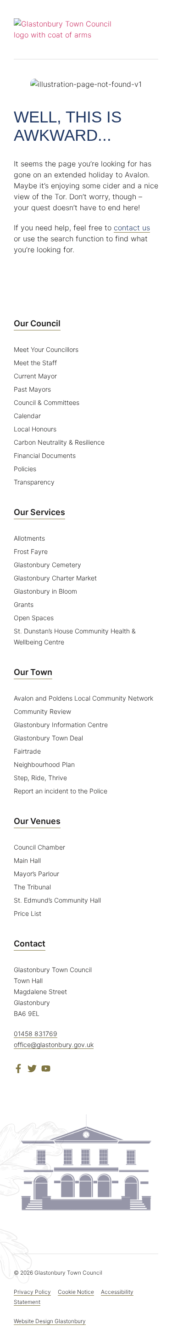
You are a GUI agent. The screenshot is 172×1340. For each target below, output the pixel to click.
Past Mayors (32, 389)
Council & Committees (46, 402)
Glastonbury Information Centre (61, 724)
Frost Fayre (31, 551)
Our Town (33, 672)
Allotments (29, 538)
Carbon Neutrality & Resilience (59, 442)
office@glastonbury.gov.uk (54, 1044)
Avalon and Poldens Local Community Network (83, 698)
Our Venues (37, 821)
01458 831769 (35, 1033)
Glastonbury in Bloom (45, 591)
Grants (23, 604)
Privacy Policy (32, 1291)
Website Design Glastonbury (50, 1321)
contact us (132, 227)
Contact (29, 943)
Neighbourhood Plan (44, 764)
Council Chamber (39, 847)
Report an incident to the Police (60, 791)
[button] (151, 29)
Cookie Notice (76, 1291)
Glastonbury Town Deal (48, 738)
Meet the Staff (35, 363)
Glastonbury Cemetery (47, 565)
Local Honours (35, 429)
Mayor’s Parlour (36, 873)
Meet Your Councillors (46, 349)
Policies (25, 469)
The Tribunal (32, 887)
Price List (27, 913)
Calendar (27, 416)
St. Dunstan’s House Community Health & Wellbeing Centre (75, 636)
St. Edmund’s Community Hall (57, 900)
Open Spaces (34, 618)
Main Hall (27, 860)
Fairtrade (27, 751)
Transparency (34, 482)
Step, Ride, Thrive (40, 778)
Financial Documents (45, 455)
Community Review (42, 711)
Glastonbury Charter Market (55, 578)
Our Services (39, 512)
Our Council (37, 323)
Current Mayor (35, 376)
